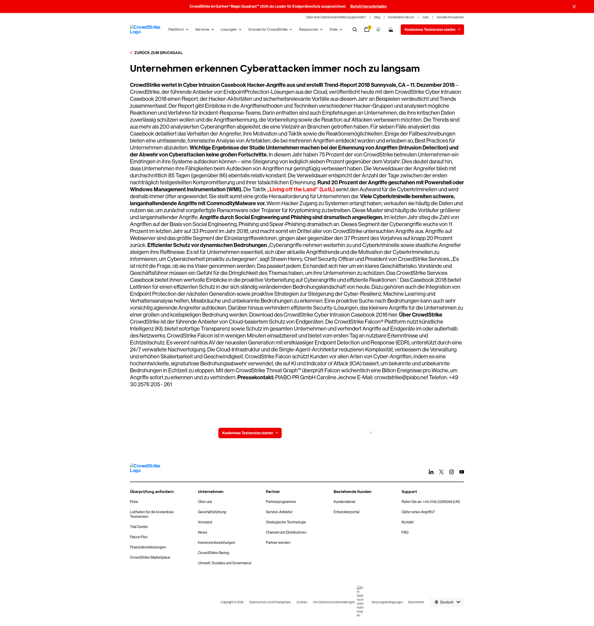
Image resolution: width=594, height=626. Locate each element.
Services (202, 29)
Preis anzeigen (355, 433)
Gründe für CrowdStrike (267, 29)
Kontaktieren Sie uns (308, 433)
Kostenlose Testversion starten (247, 433)
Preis (334, 29)
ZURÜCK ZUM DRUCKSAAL (158, 53)
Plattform (176, 29)
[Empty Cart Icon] (391, 29)
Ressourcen (308, 29)
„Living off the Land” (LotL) (301, 189)
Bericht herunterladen (368, 6)
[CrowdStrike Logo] (145, 29)
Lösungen (229, 29)
